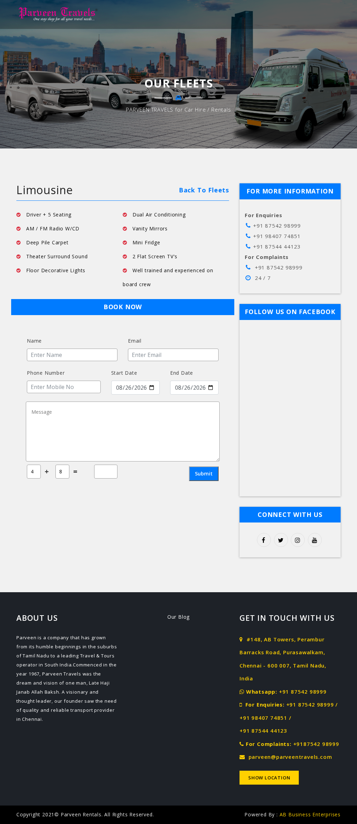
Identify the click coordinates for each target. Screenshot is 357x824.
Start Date (124, 372)
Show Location (269, 778)
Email (135, 340)
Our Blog (178, 616)
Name (34, 340)
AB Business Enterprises (310, 814)
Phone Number (46, 372)
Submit (204, 473)
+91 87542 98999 (303, 691)
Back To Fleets (204, 190)
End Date (181, 372)
